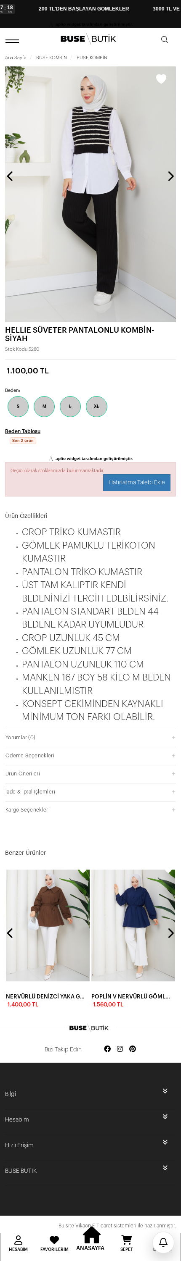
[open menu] (13, 40)
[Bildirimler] (163, 1242)
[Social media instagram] (120, 1049)
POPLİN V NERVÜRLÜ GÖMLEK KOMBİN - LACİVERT (130, 996)
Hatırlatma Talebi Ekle (137, 483)
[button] (90, 737)
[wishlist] (83, 869)
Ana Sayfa (16, 57)
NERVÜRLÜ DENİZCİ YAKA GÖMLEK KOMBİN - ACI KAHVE (45, 996)
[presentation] (10, 176)
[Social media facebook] (107, 1049)
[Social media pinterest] (132, 1049)
